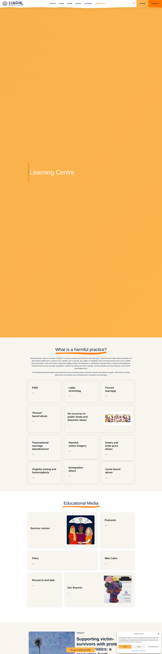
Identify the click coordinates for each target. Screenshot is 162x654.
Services (78, 3)
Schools (69, 3)
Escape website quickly (81, 650)
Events (61, 3)
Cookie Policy (135, 650)
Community (88, 3)
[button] (158, 634)
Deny (139, 646)
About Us (53, 3)
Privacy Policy (142, 650)
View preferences (153, 646)
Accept (125, 646)
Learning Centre (100, 3)
